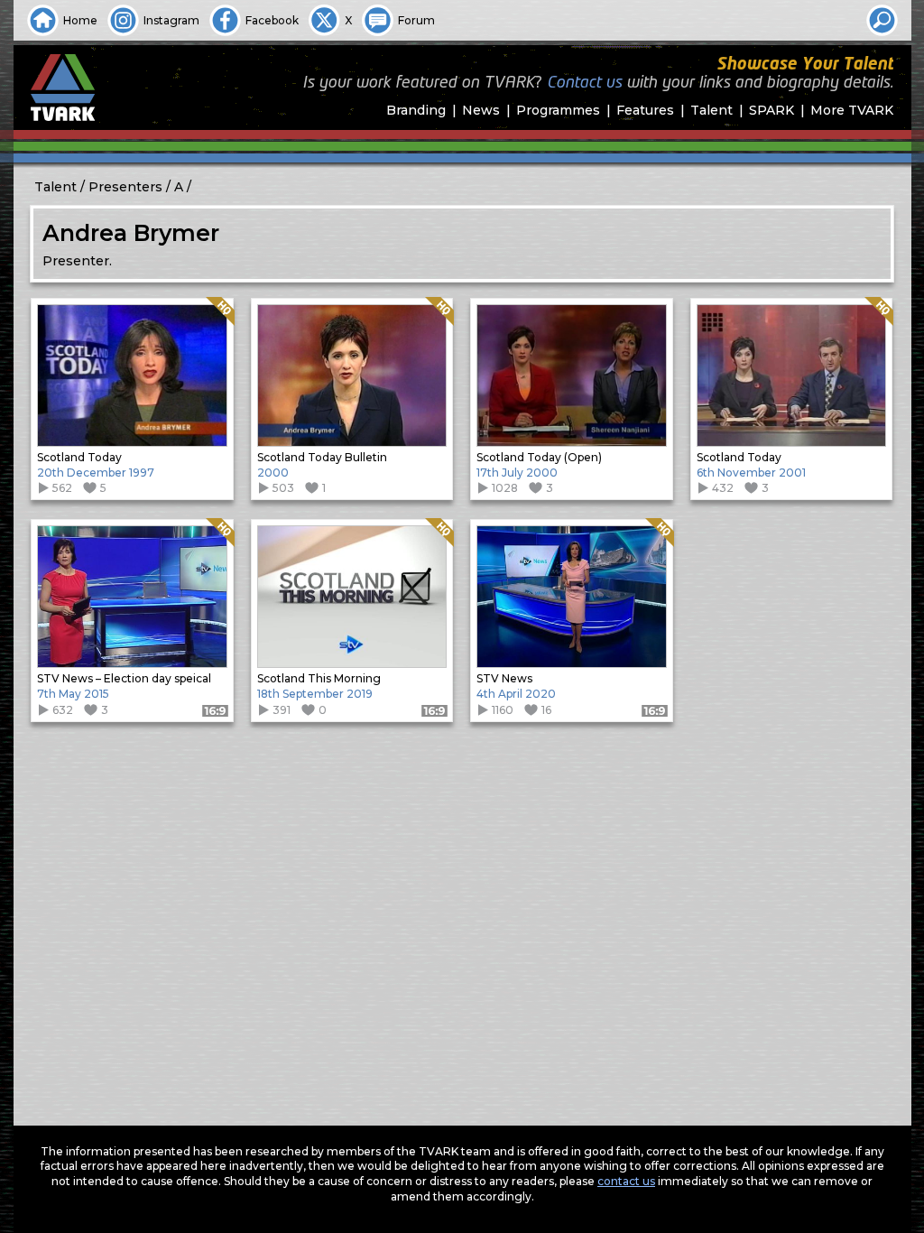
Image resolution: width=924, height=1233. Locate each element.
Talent (711, 110)
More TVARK (851, 110)
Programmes (558, 110)
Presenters (125, 187)
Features (645, 110)
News (481, 110)
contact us (626, 1181)
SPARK (771, 110)
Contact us (584, 83)
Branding (416, 110)
